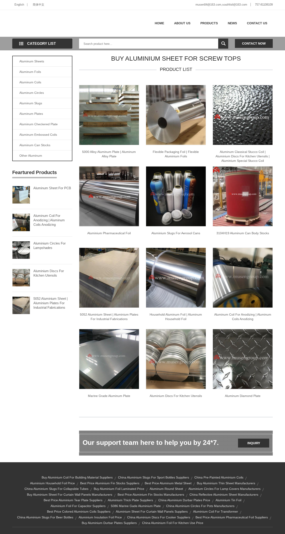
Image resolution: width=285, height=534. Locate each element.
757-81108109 (264, 4)
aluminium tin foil (228, 500)
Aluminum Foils (30, 72)
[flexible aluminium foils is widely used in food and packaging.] (176, 115)
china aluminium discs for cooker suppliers (158, 517)
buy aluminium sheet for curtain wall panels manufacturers (69, 494)
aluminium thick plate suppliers (130, 500)
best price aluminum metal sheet (168, 483)
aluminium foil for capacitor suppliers (78, 506)
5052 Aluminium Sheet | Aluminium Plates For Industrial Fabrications (50, 303)
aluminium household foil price (52, 483)
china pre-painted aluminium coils (218, 477)
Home (159, 23)
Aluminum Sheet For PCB (52, 188)
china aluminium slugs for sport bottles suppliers (153, 477)
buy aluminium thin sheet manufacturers (226, 483)
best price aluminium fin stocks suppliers (109, 483)
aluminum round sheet (166, 489)
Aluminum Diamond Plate (243, 396)
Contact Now (254, 43)
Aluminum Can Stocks (34, 145)
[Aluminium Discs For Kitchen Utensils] (21, 277)
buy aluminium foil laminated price (119, 489)
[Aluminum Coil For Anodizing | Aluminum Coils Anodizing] (21, 222)
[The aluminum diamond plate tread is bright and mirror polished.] (243, 359)
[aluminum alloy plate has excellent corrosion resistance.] (109, 115)
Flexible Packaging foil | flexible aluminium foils (176, 154)
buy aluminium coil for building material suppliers (77, 477)
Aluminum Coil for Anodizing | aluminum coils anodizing (242, 317)
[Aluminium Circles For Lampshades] (21, 249)
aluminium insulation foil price (100, 517)
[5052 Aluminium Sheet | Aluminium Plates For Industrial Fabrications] (21, 305)
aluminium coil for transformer (215, 511)
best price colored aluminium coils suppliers (78, 511)
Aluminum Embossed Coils (38, 134)
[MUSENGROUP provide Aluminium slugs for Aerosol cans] (176, 196)
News (232, 23)
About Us (182, 23)
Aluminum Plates (31, 113)
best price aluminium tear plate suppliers (73, 500)
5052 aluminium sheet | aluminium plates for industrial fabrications (109, 317)
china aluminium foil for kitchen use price (172, 523)
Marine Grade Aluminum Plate (109, 396)
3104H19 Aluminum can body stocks (242, 233)
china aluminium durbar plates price (184, 500)
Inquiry (253, 443)
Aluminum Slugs (30, 103)
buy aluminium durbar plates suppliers (109, 523)
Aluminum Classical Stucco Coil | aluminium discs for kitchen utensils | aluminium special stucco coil (243, 156)
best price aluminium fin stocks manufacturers (151, 494)
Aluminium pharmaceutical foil (109, 233)
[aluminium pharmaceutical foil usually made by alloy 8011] (109, 196)
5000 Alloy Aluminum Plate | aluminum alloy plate (109, 154)
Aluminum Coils (30, 82)
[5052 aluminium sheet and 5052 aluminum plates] (109, 277)
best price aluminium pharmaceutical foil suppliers (231, 517)
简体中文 (38, 4)
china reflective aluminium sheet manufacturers (223, 494)
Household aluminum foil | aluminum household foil (176, 317)
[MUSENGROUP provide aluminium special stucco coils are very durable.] (243, 115)
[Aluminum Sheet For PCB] (21, 194)
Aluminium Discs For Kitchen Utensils (48, 273)
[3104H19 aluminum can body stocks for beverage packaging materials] (243, 196)
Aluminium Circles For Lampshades (49, 245)
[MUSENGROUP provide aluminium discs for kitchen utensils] (176, 359)
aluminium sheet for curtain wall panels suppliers (152, 511)
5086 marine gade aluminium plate (136, 506)
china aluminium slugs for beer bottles (45, 517)
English (19, 4)
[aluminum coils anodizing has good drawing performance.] (243, 277)
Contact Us (257, 23)
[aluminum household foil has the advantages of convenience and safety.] (176, 277)
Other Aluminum (30, 155)
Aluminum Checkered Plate (38, 124)
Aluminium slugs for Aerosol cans (175, 233)
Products (209, 23)
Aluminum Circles (31, 92)
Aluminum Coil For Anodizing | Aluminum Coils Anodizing (49, 220)
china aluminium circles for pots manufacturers (200, 506)
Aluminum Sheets (31, 61)
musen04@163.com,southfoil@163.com (221, 4)
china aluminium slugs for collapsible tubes (56, 489)
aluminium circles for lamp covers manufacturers (224, 489)
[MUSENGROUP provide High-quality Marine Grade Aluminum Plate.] (109, 359)
